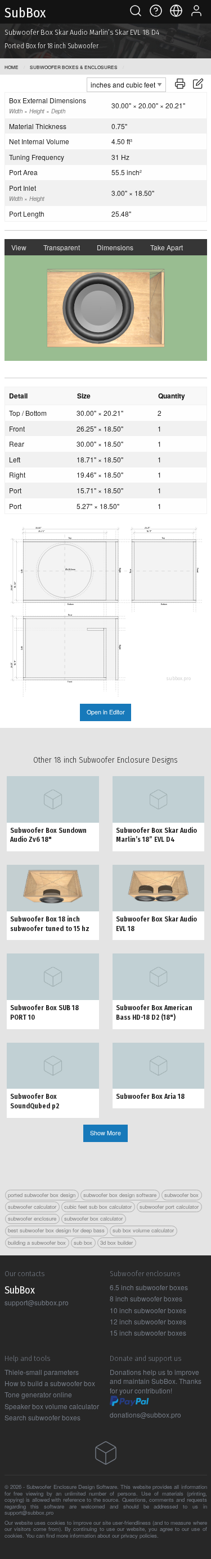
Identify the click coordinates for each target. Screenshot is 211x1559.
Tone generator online (38, 1394)
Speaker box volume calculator (52, 1406)
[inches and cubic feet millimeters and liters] (126, 83)
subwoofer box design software (119, 1195)
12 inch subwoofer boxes (148, 1321)
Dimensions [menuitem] (115, 247)
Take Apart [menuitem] (166, 247)
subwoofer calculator (32, 1206)
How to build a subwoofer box (50, 1383)
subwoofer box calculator (93, 1218)
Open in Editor (106, 712)
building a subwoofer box (37, 1242)
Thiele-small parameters (42, 1372)
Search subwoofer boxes (42, 1417)
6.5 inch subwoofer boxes (149, 1287)
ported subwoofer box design (41, 1195)
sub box (83, 1242)
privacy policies (139, 1535)
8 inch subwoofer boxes (146, 1298)
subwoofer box (181, 1195)
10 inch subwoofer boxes (148, 1310)
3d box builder (116, 1242)
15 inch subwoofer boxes (148, 1332)
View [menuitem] (18, 247)
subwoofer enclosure (32, 1218)
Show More (105, 1133)
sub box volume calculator (143, 1230)
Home (12, 67)
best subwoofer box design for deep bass (56, 1230)
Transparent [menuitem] (61, 247)
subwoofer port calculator (169, 1206)
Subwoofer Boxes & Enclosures (74, 67)
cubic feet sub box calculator (98, 1206)
